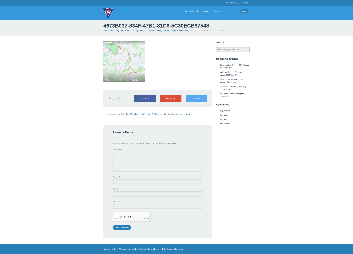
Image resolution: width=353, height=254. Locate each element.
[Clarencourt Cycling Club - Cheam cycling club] (108, 13)
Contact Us (218, 11)
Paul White (152, 114)
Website (116, 201)
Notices (223, 119)
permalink (187, 114)
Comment (118, 149)
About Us (194, 11)
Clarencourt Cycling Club (113, 30)
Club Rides (224, 115)
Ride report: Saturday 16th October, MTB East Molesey (166, 30)
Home (184, 11)
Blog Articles (225, 111)
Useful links (230, 3)
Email (116, 189)
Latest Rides (243, 3)
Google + (170, 98)
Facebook (144, 98)
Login (244, 11)
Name (116, 176)
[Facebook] (104, 3)
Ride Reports (136, 30)
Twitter (196, 98)
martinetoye (177, 249)
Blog (205, 11)
